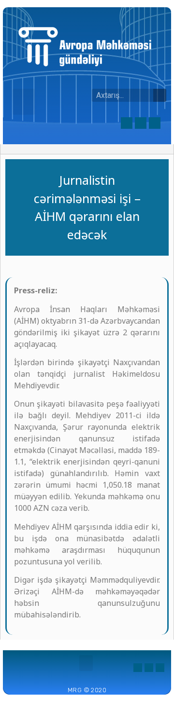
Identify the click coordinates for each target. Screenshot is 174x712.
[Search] (159, 95)
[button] (24, 102)
